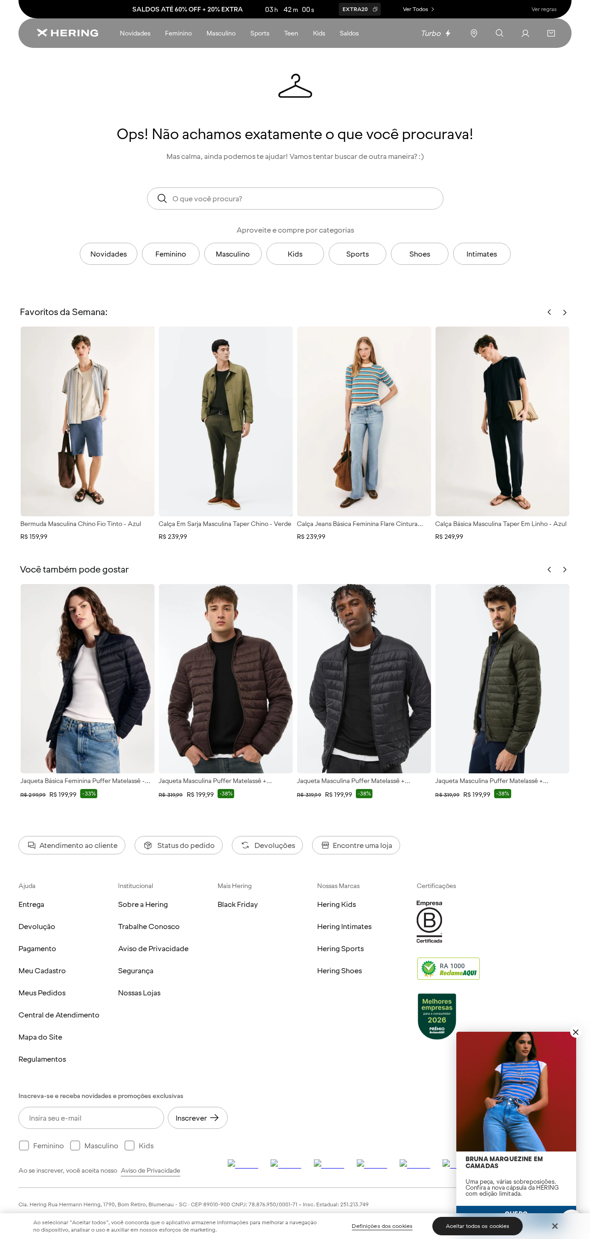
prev (549, 570)
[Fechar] (555, 1226)
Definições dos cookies (382, 1226)
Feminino (170, 254)
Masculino (233, 254)
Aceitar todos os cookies (478, 1226)
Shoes (419, 254)
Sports (357, 254)
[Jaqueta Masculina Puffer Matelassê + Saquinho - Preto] (364, 678)
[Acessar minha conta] (525, 33)
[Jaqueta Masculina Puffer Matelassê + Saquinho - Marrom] (226, 678)
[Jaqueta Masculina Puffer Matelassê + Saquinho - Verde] (502, 678)
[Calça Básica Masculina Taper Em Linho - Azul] (502, 421)
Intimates (481, 254)
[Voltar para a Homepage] (67, 33)
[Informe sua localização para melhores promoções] (473, 33)
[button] (551, 33)
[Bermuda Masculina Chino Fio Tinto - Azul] (87, 421)
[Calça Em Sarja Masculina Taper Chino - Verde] (226, 421)
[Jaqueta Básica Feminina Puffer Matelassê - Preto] (87, 678)
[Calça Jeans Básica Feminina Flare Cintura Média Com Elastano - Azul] (364, 421)
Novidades (108, 254)
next (565, 570)
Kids (295, 254)
